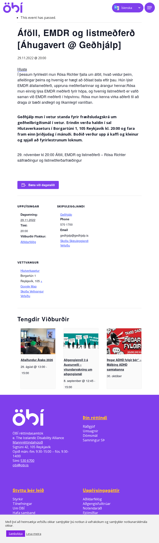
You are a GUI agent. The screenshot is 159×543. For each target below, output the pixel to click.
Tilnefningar (22, 503)
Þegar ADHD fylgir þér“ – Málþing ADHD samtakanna (124, 364)
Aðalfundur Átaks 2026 (37, 360)
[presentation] (38, 341)
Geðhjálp (66, 214)
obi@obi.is (21, 465)
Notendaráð (92, 508)
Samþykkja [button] (16, 533)
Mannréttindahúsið (28, 442)
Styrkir (18, 499)
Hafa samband (24, 512)
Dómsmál (90, 435)
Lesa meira (33, 534)
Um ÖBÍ (19, 508)
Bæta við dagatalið (41, 185)
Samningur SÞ (94, 440)
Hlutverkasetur (30, 270)
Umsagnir (90, 431)
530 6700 (27, 460)
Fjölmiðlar (90, 512)
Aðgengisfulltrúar (97, 503)
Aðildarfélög (28, 242)
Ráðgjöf (89, 426)
